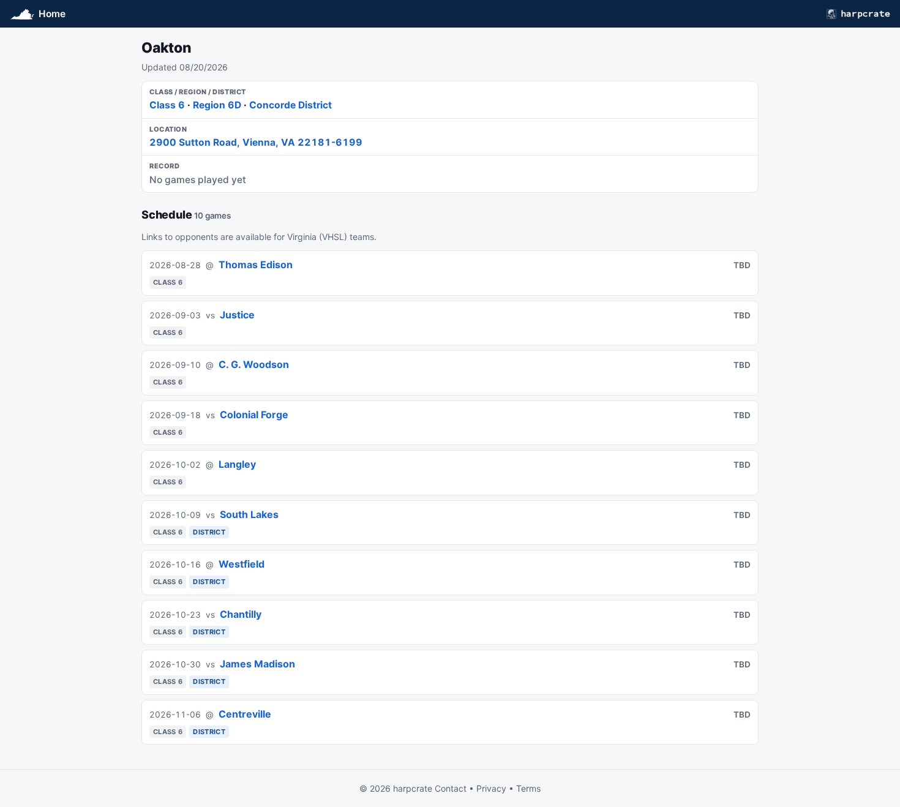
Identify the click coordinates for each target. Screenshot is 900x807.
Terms (528, 788)
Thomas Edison (256, 264)
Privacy (491, 788)
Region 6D (217, 105)
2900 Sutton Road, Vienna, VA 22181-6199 (255, 142)
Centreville (245, 714)
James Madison (257, 664)
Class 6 (167, 105)
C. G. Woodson (254, 364)
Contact (451, 788)
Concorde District (290, 105)
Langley (237, 464)
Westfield (241, 564)
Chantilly (240, 614)
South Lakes (249, 514)
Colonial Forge (254, 414)
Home (52, 14)
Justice (237, 315)
